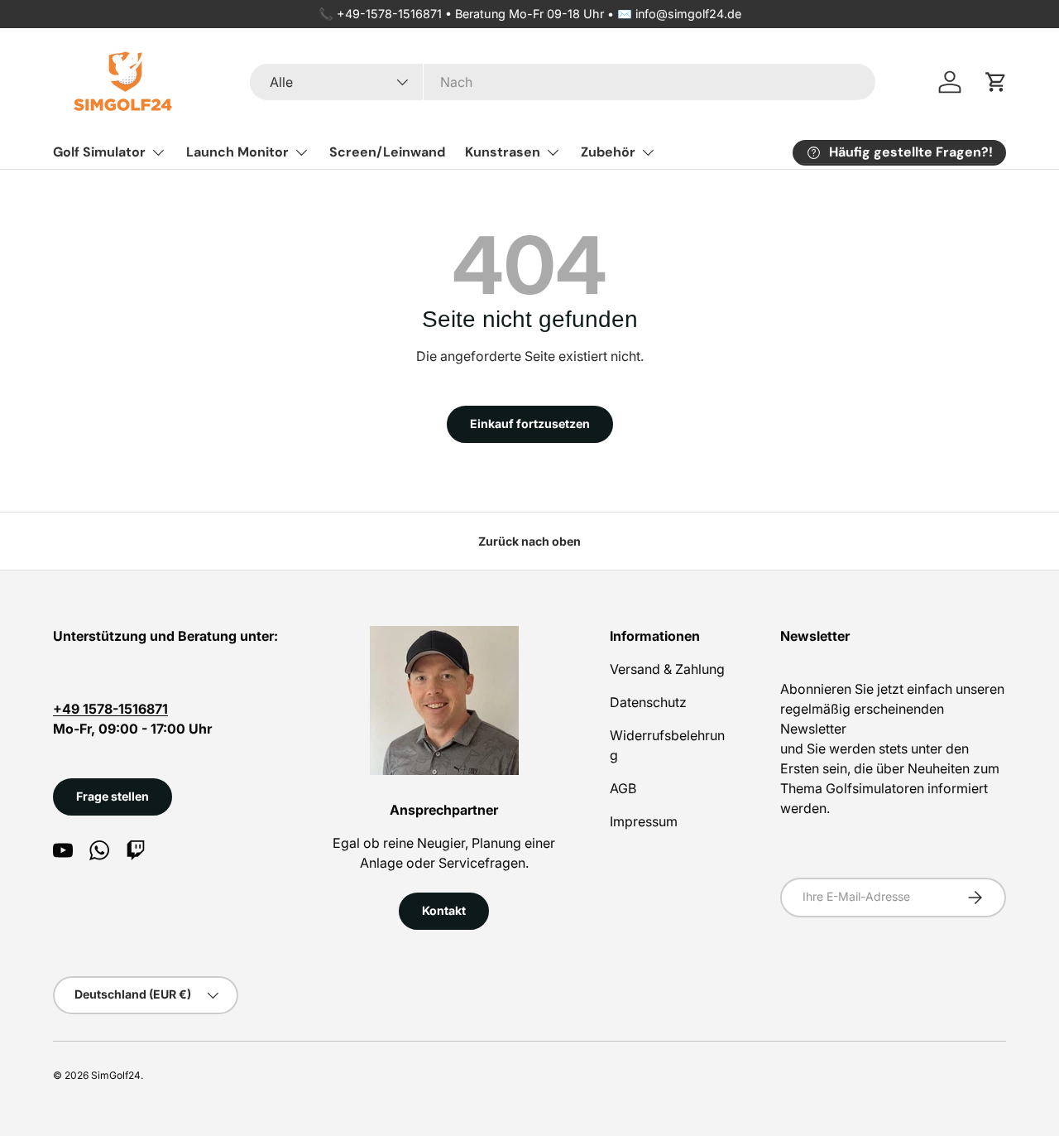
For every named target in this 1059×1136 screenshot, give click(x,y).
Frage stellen (112, 796)
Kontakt (444, 910)
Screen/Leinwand (387, 152)
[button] (996, 82)
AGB (623, 788)
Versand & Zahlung (667, 669)
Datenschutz (648, 702)
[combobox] (562, 82)
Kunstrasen (502, 152)
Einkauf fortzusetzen (530, 423)
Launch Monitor (237, 152)
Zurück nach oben (529, 541)
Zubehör (608, 152)
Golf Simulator (99, 152)
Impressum (644, 821)
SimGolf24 (116, 1075)
